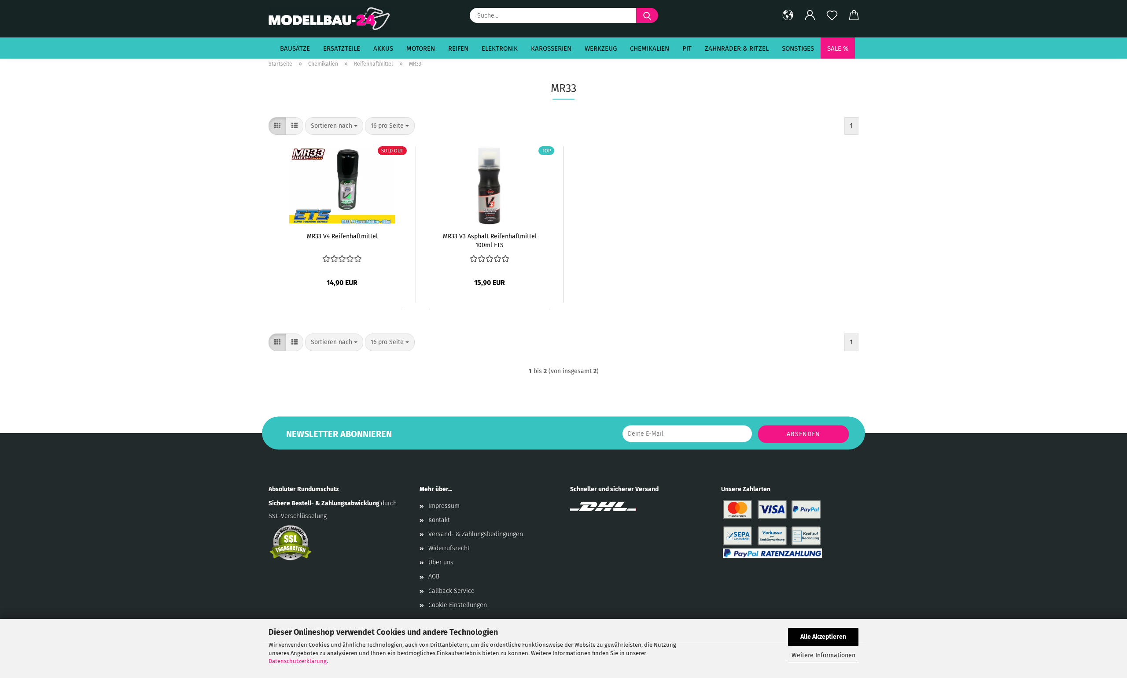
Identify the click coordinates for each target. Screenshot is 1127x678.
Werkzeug (601, 48)
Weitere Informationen (823, 655)
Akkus (383, 48)
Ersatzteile (341, 48)
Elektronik (500, 48)
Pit (687, 48)
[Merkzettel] (832, 15)
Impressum (444, 506)
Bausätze (295, 48)
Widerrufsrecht (449, 548)
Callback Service (451, 591)
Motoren (420, 48)
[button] (788, 15)
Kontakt (439, 520)
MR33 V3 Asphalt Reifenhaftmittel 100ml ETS (490, 240)
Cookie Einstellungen (457, 605)
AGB (433, 576)
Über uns (440, 562)
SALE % (837, 48)
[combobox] (334, 126)
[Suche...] (647, 15)
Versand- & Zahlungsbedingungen (475, 534)
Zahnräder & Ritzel (737, 48)
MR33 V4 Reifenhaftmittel (342, 236)
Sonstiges (798, 48)
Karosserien (551, 48)
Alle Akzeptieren (823, 637)
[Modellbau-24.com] (333, 18)
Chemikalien (649, 48)
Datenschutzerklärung (298, 661)
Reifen (458, 48)
